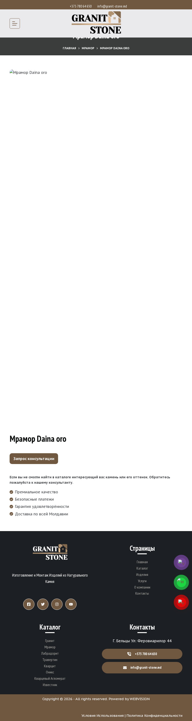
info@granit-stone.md (112, 6)
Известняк (50, 684)
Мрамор (49, 647)
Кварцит (50, 666)
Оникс (50, 672)
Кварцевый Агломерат (50, 678)
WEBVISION (140, 699)
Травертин (49, 659)
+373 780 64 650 (81, 6)
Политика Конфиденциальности (154, 715)
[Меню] (15, 23)
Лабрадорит (50, 653)
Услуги (142, 580)
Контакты (142, 593)
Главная (142, 561)
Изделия (142, 574)
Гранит (50, 640)
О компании (142, 587)
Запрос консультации (33, 458)
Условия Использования (102, 715)
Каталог (142, 568)
